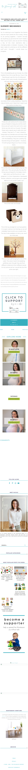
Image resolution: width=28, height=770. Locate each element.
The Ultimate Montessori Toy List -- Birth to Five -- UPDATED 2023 (7, 577)
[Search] (25, 545)
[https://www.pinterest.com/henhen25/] (12, 483)
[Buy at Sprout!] (14, 737)
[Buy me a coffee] (14, 303)
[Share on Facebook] (12, 324)
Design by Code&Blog (14, 767)
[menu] (1, 12)
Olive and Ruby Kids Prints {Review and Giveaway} (20, 578)
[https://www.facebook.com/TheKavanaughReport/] (9, 483)
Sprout (4, 716)
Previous (25, 329)
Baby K (8, 29)
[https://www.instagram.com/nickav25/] (15, 483)
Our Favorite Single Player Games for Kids (20, 593)
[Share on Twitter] (13, 324)
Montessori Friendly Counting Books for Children (7, 609)
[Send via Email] (15, 324)
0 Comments (14, 320)
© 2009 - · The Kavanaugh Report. (14, 764)
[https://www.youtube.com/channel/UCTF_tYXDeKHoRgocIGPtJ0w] (18, 483)
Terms (14, 758)
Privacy (14, 761)
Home (12, 329)
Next (1, 329)
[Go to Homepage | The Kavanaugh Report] (14, 9)
